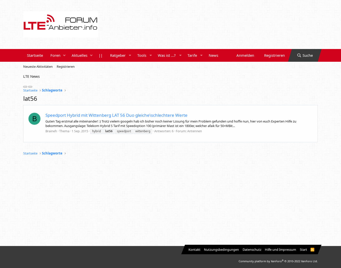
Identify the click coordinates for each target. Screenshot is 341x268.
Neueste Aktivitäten (38, 66)
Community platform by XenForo (278, 261)
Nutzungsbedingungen (221, 249)
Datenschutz (252, 249)
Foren (55, 55)
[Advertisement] (170, 201)
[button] (64, 55)
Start (303, 249)
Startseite (35, 55)
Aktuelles (79, 55)
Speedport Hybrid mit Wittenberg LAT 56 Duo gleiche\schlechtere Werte (116, 115)
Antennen (194, 131)
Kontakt (194, 249)
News (213, 55)
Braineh (51, 131)
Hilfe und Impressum (280, 249)
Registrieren (66, 66)
